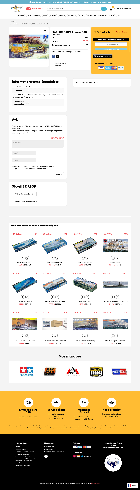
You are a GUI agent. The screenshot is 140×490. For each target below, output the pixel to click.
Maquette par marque (106, 15)
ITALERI (85, 41)
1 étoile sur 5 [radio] (52, 138)
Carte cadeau (91, 15)
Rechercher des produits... (55, 9)
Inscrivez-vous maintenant (111, 49)
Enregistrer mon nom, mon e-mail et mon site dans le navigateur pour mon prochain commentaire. (33, 167)
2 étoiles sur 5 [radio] (54, 138)
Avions (29, 15)
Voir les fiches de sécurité (24, 194)
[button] (45, 30)
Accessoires (72, 15)
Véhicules (21, 15)
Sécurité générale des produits (26, 201)
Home (11, 24)
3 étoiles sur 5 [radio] (57, 138)
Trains (45, 15)
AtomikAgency (95, 483)
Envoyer (59, 174)
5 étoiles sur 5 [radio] (62, 138)
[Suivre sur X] (57, 56)
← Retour (12, 22)
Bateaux (37, 15)
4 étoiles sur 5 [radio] (60, 138)
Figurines (53, 15)
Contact (119, 15)
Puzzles (81, 15)
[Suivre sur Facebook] (53, 56)
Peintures (62, 15)
